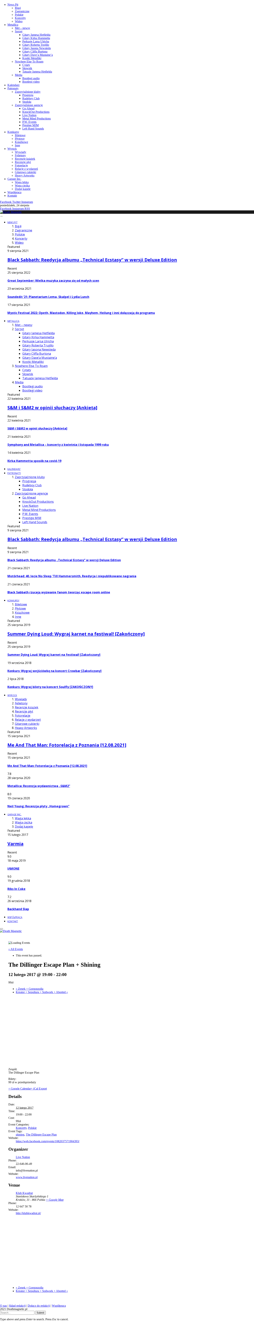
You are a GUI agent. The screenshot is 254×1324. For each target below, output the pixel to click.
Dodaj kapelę (22, 188)
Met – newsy (22, 28)
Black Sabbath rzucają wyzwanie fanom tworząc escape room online (58, 592)
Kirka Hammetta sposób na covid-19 (34, 461)
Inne (17, 145)
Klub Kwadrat (24, 1193)
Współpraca (14, 192)
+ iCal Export (39, 1088)
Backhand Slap (18, 909)
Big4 (18, 7)
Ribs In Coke (16, 889)
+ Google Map (55, 1199)
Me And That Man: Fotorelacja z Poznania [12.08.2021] (66, 745)
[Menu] (1, 216)
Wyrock (12, 148)
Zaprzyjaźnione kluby (28, 91)
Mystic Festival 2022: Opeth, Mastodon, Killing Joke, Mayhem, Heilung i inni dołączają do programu (81, 313)
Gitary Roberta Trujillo (35, 44)
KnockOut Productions (35, 111)
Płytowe (20, 138)
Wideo (18, 21)
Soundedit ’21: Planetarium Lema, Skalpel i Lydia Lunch (48, 297)
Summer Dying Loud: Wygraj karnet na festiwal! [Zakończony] (76, 634)
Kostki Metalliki (31, 58)
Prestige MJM (30, 125)
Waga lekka (22, 182)
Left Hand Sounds (33, 128)
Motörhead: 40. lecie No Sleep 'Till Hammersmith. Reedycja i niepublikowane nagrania (71, 576)
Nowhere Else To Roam (29, 61)
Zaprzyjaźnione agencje (29, 105)
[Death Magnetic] (11, 212)
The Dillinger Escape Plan (41, 1134)
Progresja (27, 95)
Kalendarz (13, 85)
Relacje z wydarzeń (26, 168)
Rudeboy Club (31, 98)
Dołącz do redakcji (39, 1305)
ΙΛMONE (13, 869)
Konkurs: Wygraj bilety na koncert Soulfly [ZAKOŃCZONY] (50, 687)
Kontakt (12, 195)
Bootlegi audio (31, 78)
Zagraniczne (22, 11)
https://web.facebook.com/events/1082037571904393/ (47, 1141)
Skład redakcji (17, 1305)
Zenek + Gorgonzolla (29, 988)
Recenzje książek (25, 158)
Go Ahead (28, 108)
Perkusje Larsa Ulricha (35, 41)
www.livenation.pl (27, 1177)
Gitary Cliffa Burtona (34, 51)
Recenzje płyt (23, 162)
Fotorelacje (21, 165)
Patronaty (13, 88)
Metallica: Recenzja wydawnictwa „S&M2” (38, 786)
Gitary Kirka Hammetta (36, 38)
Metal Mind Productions (36, 118)
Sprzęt (18, 31)
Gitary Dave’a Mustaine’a (37, 54)
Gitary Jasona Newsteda (36, 48)
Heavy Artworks (24, 175)
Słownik (27, 68)
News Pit (12, 4)
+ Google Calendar (19, 1088)
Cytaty (26, 64)
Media (18, 75)
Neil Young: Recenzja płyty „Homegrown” (38, 806)
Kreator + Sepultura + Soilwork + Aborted (42, 992)
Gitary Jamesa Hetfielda (36, 34)
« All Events (15, 949)
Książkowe (21, 142)
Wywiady (20, 152)
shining (20, 1134)
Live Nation (29, 115)
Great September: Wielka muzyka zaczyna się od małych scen (53, 281)
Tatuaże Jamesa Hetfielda (37, 71)
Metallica (12, 24)
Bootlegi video (31, 81)
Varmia (15, 843)
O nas (3, 1305)
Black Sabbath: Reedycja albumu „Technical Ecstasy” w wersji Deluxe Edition (92, 260)
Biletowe (20, 135)
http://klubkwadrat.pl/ (28, 1213)
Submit (40, 1312)
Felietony (20, 155)
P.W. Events (29, 121)
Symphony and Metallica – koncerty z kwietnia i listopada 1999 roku (58, 445)
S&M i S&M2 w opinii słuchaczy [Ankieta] (52, 407)
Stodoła (26, 101)
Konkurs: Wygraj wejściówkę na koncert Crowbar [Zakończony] (54, 671)
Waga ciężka (22, 185)
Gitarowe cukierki (25, 172)
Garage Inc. (14, 178)
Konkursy (13, 131)
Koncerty (20, 18)
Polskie (19, 14)
